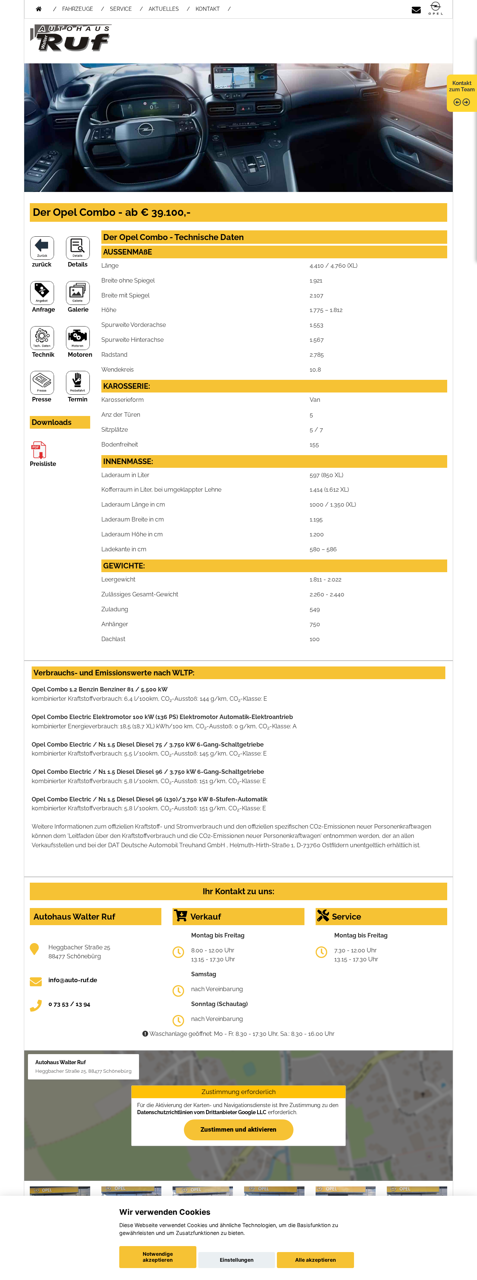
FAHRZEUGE (77, 9)
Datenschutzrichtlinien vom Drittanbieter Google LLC (201, 1113)
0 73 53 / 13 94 (69, 1004)
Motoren (80, 354)
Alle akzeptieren (315, 1260)
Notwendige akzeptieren (158, 1257)
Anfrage (43, 309)
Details (78, 264)
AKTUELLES (164, 9)
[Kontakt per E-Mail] (416, 9)
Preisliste (43, 463)
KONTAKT (208, 9)
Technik (43, 354)
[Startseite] (435, 9)
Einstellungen (236, 1260)
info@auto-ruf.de (72, 980)
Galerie (78, 309)
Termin (78, 399)
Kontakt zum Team (462, 86)
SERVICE (121, 9)
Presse (41, 399)
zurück (41, 264)
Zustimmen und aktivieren (238, 1129)
